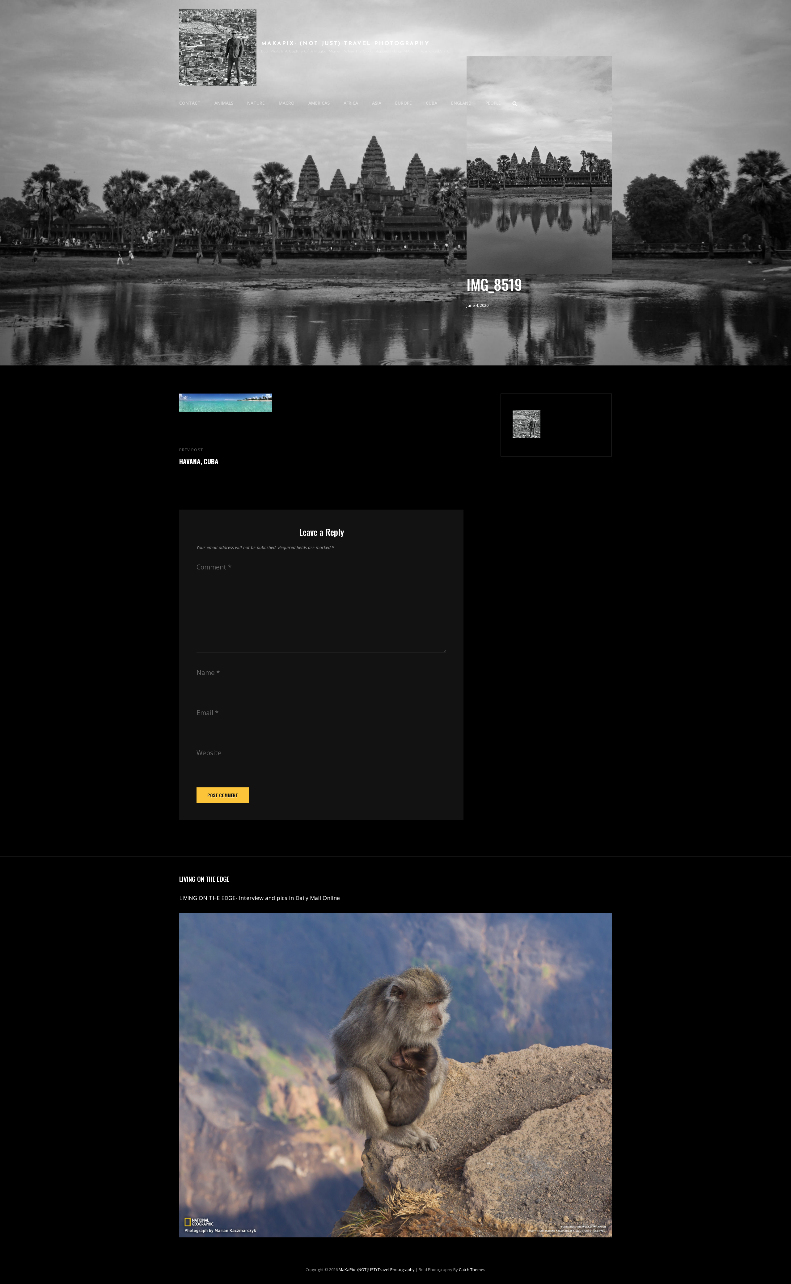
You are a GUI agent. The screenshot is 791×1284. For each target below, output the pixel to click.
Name (208, 672)
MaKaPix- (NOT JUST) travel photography (345, 44)
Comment (214, 567)
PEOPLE (493, 103)
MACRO (286, 103)
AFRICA (351, 103)
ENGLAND (461, 103)
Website (209, 752)
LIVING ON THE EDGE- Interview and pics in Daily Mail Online (260, 898)
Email (208, 712)
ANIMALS (223, 103)
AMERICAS (319, 103)
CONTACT (190, 103)
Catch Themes (472, 1269)
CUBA (431, 103)
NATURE (256, 103)
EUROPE (403, 103)
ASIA (376, 103)
